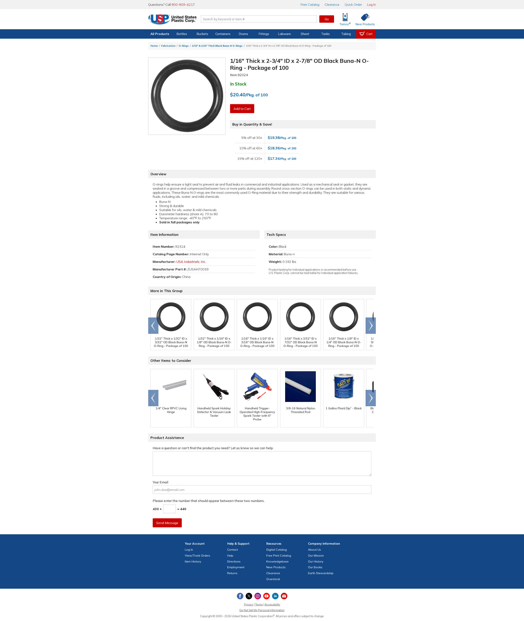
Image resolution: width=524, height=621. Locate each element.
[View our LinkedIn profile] (275, 596)
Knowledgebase (277, 561)
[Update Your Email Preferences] (284, 596)
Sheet (305, 34)
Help (230, 555)
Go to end (153, 326)
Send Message (167, 523)
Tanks (325, 34)
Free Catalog (278, 555)
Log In (371, 4)
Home (154, 45)
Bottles (181, 34)
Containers (222, 34)
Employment (235, 567)
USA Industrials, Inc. (191, 262)
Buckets (202, 34)
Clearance (332, 4)
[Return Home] (172, 19)
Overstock (273, 579)
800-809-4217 (183, 4)
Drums (243, 34)
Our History (315, 561)
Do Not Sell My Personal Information (262, 610)
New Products (276, 567)
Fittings (264, 34)
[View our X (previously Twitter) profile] (249, 596)
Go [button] (327, 19)
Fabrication (168, 45)
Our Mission (316, 555)
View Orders (197, 555)
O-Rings (184, 45)
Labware (284, 34)
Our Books (315, 567)
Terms (259, 604)
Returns (232, 573)
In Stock (238, 84)
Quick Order (353, 4)
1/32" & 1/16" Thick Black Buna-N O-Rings (217, 45)
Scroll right (371, 326)
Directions (234, 561)
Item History (193, 561)
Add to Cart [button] (242, 109)
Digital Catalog (276, 549)
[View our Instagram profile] (258, 596)
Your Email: (161, 482)
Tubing (346, 34)
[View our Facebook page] (240, 596)
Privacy (248, 604)
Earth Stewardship (320, 573)
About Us (314, 549)
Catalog (310, 4)
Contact (232, 549)
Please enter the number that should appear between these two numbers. (208, 501)
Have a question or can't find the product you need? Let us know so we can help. (213, 448)
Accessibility (272, 604)
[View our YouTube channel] (266, 596)
